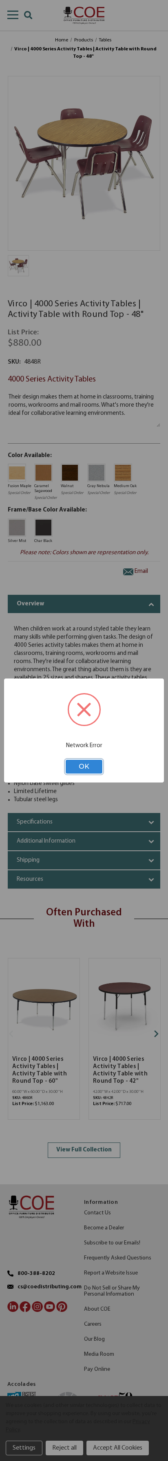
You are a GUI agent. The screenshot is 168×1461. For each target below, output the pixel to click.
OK (84, 766)
